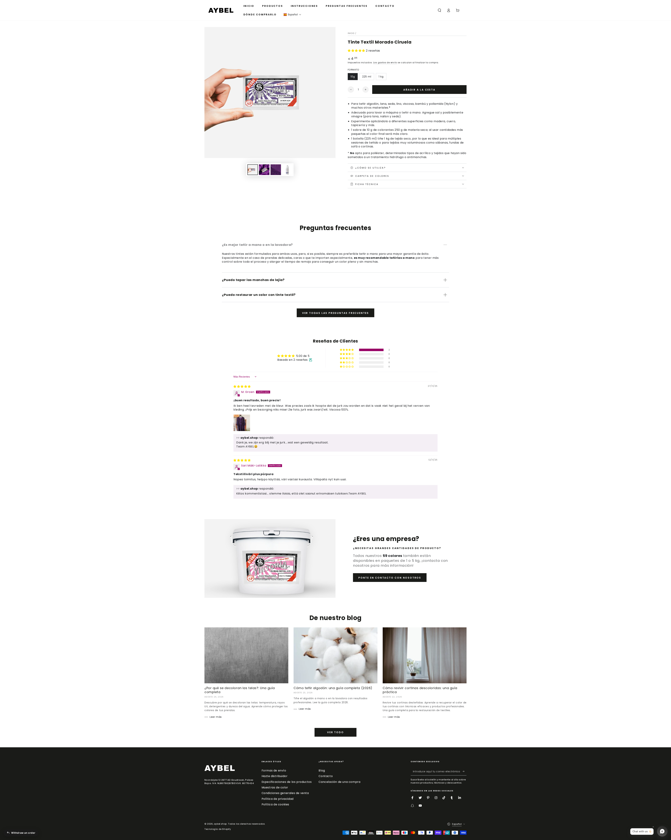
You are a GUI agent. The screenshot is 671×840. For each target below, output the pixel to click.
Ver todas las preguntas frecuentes (335, 313)
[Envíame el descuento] (465, 771)
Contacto (326, 776)
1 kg (381, 76)
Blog (322, 770)
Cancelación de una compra (339, 782)
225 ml (366, 76)
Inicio (351, 33)
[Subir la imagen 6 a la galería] (287, 169)
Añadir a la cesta (419, 89)
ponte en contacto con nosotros (389, 577)
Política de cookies (275, 804)
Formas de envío (274, 770)
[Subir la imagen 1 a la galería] (252, 169)
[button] (292, 14)
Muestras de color (275, 787)
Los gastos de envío (385, 62)
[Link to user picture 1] (241, 422)
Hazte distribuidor (275, 776)
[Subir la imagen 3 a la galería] (275, 169)
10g (353, 76)
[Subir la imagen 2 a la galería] (264, 169)
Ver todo (335, 732)
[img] (242, 387)
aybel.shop (220, 823)
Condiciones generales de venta (285, 793)
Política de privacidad (278, 799)
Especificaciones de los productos (287, 782)
